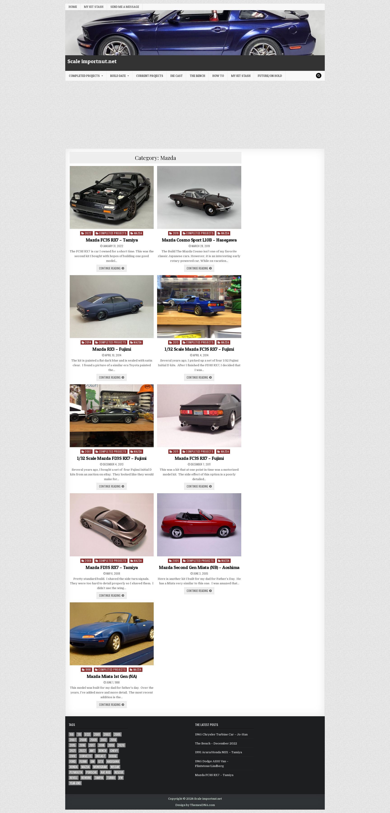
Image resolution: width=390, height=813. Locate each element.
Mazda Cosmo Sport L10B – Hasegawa (199, 240)
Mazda (138, 233)
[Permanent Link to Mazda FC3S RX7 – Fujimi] (199, 415)
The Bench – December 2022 (216, 743)
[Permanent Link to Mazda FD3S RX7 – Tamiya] (112, 524)
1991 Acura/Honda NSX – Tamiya (218, 752)
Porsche (91, 772)
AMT (92, 751)
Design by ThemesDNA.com (195, 805)
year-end (75, 783)
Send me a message (124, 7)
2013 (176, 342)
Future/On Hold (270, 76)
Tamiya (99, 778)
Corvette (86, 756)
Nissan (115, 767)
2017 (92, 745)
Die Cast (176, 76)
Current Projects (149, 76)
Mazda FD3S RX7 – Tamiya (112, 567)
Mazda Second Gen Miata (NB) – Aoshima (199, 567)
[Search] (318, 75)
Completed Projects (84, 76)
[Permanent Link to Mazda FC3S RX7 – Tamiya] (112, 197)
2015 (72, 745)
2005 (175, 560)
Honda (73, 767)
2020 (121, 745)
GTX (100, 761)
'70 (79, 734)
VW (121, 778)
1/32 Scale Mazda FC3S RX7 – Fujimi (199, 349)
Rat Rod (106, 772)
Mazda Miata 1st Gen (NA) (112, 676)
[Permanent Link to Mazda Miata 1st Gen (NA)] (112, 633)
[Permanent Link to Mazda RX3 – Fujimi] (112, 306)
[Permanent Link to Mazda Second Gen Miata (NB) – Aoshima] (199, 524)
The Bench (197, 76)
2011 (176, 451)
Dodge (113, 756)
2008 (88, 560)
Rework (86, 778)
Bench (102, 751)
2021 (72, 751)
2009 (93, 740)
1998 (88, 669)
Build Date (118, 76)
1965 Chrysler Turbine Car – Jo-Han (221, 734)
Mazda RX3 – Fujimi (111, 349)
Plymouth (76, 772)
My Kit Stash (93, 7)
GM (92, 761)
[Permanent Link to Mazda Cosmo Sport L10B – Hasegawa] (199, 197)
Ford (73, 761)
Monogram (100, 767)
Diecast (100, 756)
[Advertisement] (195, 114)
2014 (88, 342)
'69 (71, 734)
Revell (73, 778)
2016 (82, 745)
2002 (107, 734)
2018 (101, 745)
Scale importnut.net (92, 61)
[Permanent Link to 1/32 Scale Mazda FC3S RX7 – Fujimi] (199, 306)
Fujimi (83, 761)
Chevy (114, 751)
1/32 (87, 734)
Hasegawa (113, 761)
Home (73, 7)
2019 (176, 233)
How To (218, 76)
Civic (73, 756)
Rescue (119, 772)
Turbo (111, 778)
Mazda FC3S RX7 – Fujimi (199, 458)
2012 (103, 740)
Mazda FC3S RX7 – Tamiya (112, 240)
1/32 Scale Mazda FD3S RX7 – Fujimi (111, 458)
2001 (97, 734)
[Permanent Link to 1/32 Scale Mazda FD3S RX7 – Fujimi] (112, 415)
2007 (88, 451)
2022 (88, 233)
